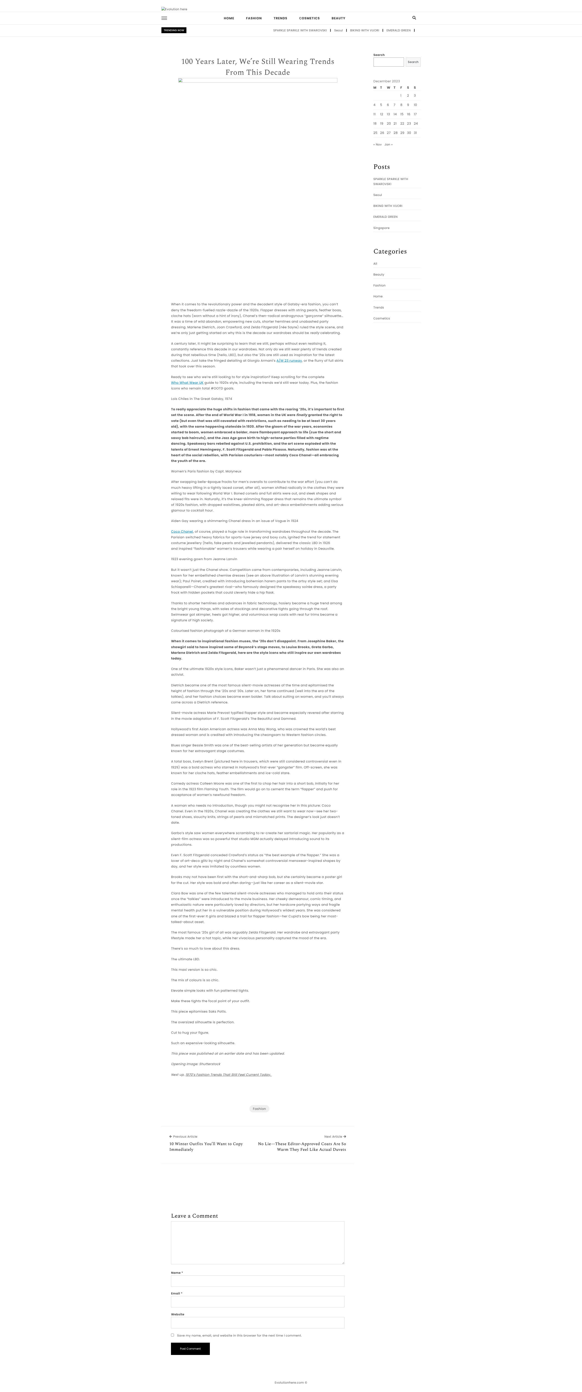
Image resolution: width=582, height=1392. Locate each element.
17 (415, 114)
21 (395, 123)
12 (381, 114)
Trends (280, 18)
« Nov (378, 144)
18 (375, 123)
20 (389, 123)
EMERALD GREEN (372, 30)
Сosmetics (309, 18)
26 (382, 132)
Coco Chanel (182, 531)
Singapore (399, 30)
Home (229, 18)
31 (415, 132)
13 (388, 114)
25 (376, 132)
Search (379, 55)
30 (409, 132)
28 (396, 132)
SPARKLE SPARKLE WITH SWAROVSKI (273, 30)
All (375, 263)
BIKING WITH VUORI (337, 30)
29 (402, 132)
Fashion (254, 18)
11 (375, 114)
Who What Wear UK (187, 382)
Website (177, 1314)
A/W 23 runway (289, 360)
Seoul (311, 30)
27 (389, 132)
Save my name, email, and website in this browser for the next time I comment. (239, 1335)
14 (395, 114)
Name (177, 1273)
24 (416, 123)
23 (409, 123)
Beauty (339, 18)
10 (415, 105)
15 (402, 114)
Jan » (388, 144)
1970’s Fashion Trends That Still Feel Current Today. (229, 1074)
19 (381, 123)
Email (177, 1293)
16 (408, 114)
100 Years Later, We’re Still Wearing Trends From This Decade (257, 67)
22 (402, 123)
